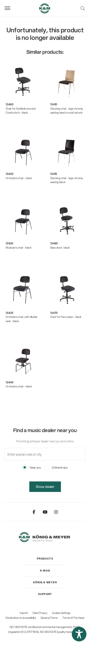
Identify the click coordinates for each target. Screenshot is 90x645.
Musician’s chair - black (18, 247)
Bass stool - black (60, 247)
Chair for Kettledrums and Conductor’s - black (21, 111)
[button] (79, 634)
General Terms (49, 618)
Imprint (24, 613)
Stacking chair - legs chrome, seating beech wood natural (66, 111)
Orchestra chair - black (19, 178)
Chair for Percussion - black (65, 317)
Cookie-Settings (61, 613)
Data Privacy (40, 613)
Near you (35, 467)
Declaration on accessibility (21, 618)
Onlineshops (59, 467)
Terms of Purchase (73, 618)
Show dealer (45, 486)
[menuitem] (45, 559)
